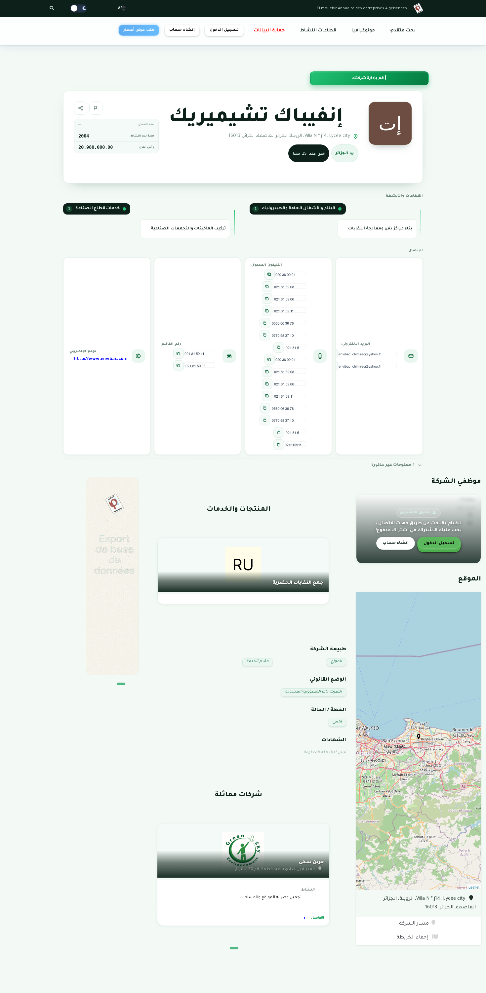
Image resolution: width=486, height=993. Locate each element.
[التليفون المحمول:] (269, 274)
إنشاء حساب (181, 30)
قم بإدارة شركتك (368, 78)
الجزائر (342, 154)
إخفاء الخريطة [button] (412, 937)
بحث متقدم (403, 30)
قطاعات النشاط (318, 30)
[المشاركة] (80, 108)
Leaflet (473, 887)
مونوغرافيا (363, 30)
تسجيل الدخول (224, 30)
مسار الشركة (414, 924)
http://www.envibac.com (101, 359)
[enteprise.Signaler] (95, 108)
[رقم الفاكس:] (178, 353)
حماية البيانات (269, 30)
